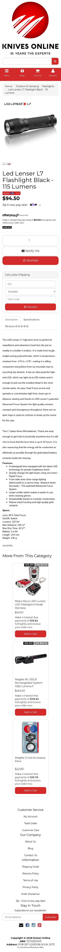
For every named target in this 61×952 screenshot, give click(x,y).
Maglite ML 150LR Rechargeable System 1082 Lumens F (28, 683)
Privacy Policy (30, 887)
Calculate (31, 306)
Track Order (30, 823)
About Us (30, 841)
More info (23, 215)
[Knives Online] (30, 27)
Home (8, 86)
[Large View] (7, 163)
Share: (6, 193)
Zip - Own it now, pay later (30, 900)
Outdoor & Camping (27, 86)
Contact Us (30, 855)
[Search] (55, 61)
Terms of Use (30, 880)
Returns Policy (30, 873)
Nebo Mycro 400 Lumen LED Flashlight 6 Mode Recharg (30, 604)
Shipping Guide (30, 866)
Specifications (31, 319)
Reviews (10, 326)
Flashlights (48, 86)
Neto (41, 947)
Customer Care (30, 830)
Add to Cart (30, 633)
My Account (30, 816)
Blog (30, 848)
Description (11, 319)
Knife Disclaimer (30, 894)
